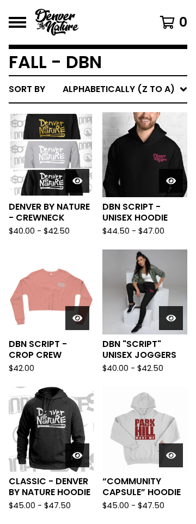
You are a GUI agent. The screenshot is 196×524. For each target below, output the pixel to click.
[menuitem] (98, 89)
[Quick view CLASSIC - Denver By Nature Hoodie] (77, 455)
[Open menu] (17, 22)
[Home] (88, 22)
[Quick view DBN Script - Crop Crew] (77, 318)
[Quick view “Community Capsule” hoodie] (171, 455)
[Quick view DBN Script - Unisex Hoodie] (171, 181)
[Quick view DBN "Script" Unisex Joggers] (171, 318)
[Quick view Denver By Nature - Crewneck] (77, 181)
